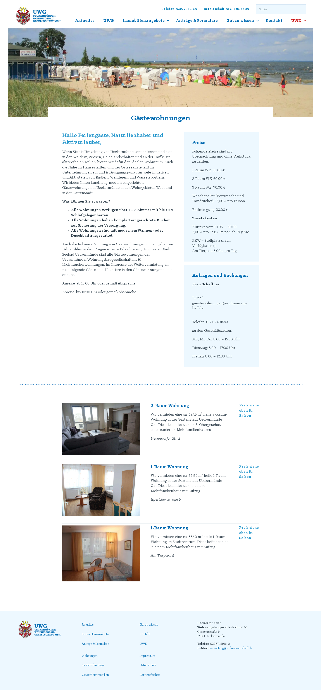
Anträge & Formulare (197, 21)
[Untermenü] (168, 20)
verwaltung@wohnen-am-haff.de (230, 648)
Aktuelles (85, 21)
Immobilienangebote (144, 21)
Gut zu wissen (240, 21)
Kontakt (274, 21)
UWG (108, 21)
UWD (296, 21)
